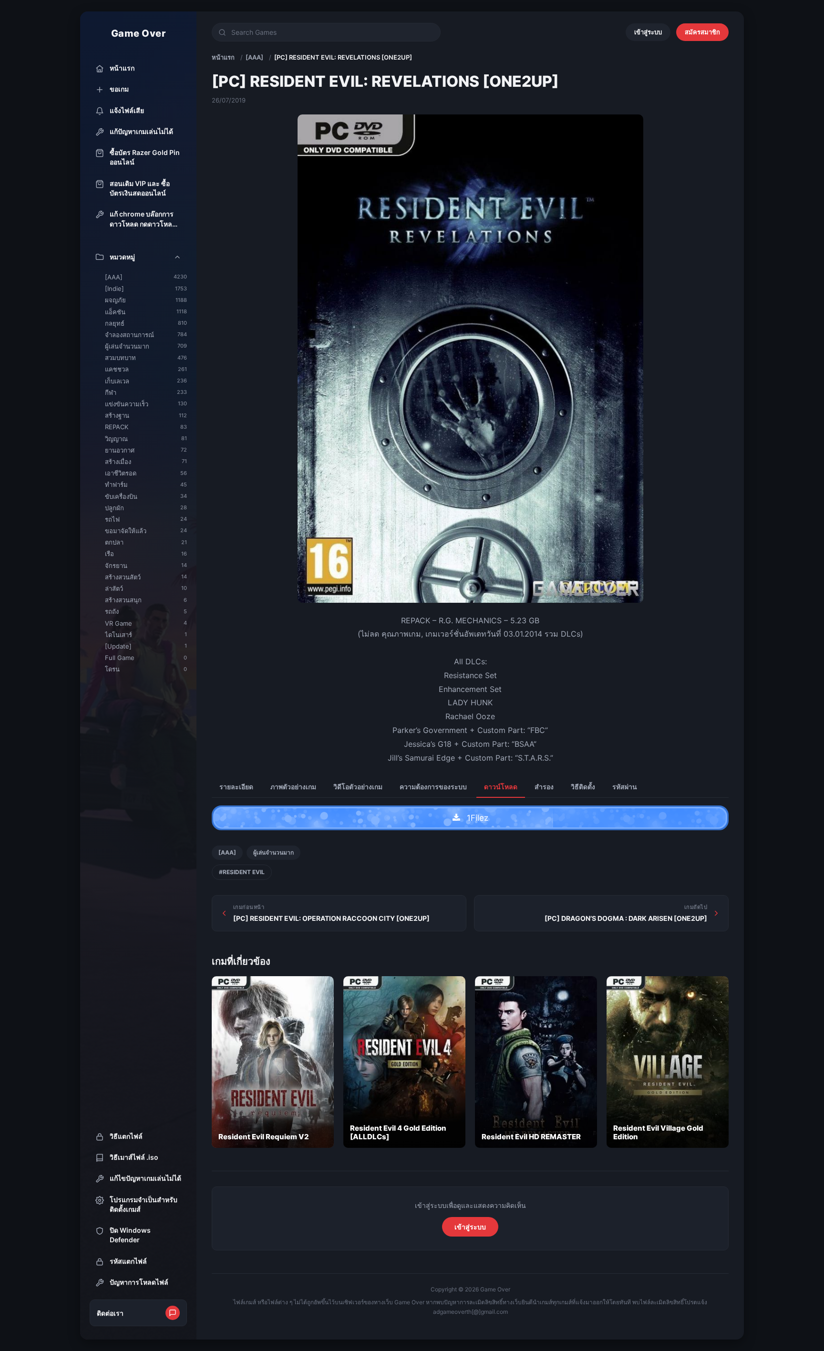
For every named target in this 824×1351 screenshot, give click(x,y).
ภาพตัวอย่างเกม (293, 787)
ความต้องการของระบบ (433, 787)
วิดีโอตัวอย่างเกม (357, 787)
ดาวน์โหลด (500, 787)
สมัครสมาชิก (702, 32)
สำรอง (544, 787)
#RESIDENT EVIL (242, 872)
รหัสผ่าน (624, 787)
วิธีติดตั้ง (583, 787)
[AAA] (254, 57)
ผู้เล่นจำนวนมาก (273, 852)
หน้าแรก (223, 57)
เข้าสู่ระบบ (648, 32)
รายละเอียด (236, 787)
